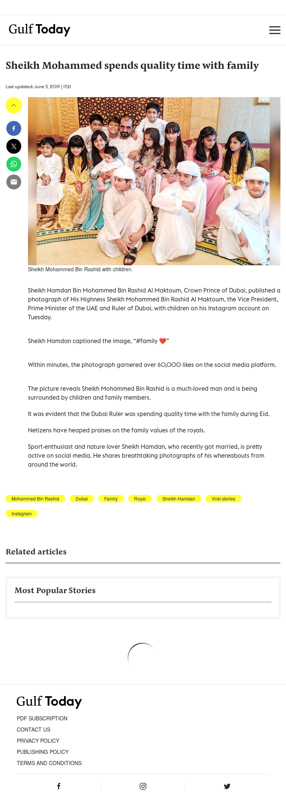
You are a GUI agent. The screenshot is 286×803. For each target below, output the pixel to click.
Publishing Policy (43, 751)
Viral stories (223, 498)
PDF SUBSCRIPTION (42, 718)
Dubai (82, 498)
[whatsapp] (13, 164)
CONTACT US (33, 729)
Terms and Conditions (49, 763)
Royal (140, 498)
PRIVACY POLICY (38, 740)
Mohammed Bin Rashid (35, 498)
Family (111, 498)
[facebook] (13, 128)
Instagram (22, 513)
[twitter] (13, 146)
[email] (13, 182)
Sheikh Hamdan (178, 498)
